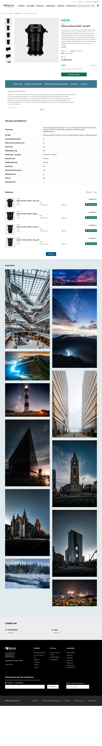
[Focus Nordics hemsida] (8, 5)
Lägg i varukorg (75, 74)
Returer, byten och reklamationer (51, 701)
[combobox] (85, 5)
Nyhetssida (88, 1)
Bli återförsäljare (55, 657)
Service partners (79, 701)
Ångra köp (68, 701)
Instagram (37, 659)
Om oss (75, 1)
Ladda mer (51, 254)
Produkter (21, 6)
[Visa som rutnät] (93, 192)
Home (2, 13)
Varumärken (31, 6)
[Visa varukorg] (98, 6)
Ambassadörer (50, 6)
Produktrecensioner (73, 6)
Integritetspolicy (92, 701)
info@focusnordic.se (40, 652)
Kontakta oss (81, 1)
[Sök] (93, 5)
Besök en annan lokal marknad (75, 683)
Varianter (63, 65)
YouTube (36, 665)
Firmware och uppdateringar (71, 666)
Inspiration (60, 6)
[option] (8, 21)
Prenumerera (53, 686)
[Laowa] (65, 20)
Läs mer (63, 47)
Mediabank (70, 663)
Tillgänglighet (54, 659)
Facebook (37, 662)
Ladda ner (10, 632)
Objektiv (10, 13)
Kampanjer (40, 6)
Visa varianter (93, 65)
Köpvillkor (35, 701)
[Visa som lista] (95, 192)
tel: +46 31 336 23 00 (39, 656)
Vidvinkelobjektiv (17, 13)
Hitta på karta (9, 664)
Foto (6, 13)
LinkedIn (36, 667)
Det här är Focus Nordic (55, 653)
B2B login (96, 1)
